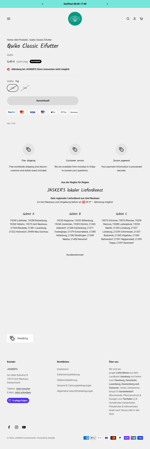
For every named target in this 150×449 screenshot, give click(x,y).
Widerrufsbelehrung (67, 380)
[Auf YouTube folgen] (24, 427)
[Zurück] (42, 4)
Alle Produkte (21, 39)
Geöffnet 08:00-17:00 (75, 3)
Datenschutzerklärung (68, 374)
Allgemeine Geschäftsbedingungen (75, 391)
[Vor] (107, 4)
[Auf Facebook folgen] (9, 427)
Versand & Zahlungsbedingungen (74, 385)
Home (10, 39)
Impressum (63, 369)
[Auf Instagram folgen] (16, 427)
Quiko (10, 54)
